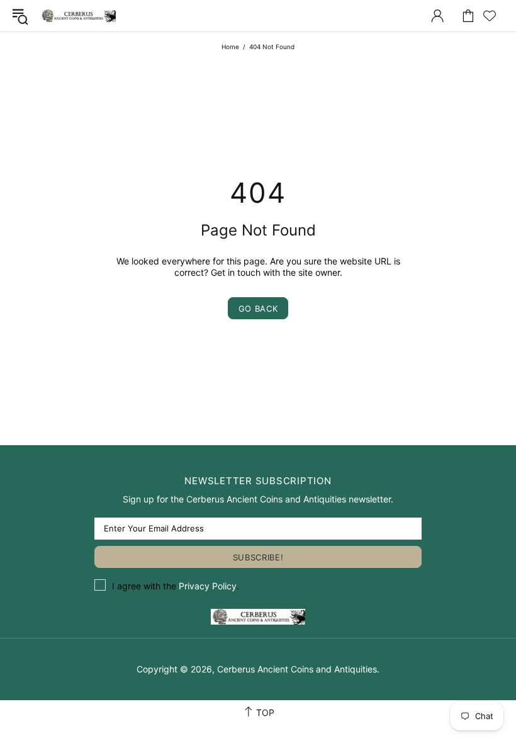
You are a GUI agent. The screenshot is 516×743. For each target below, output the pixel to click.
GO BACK (258, 308)
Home (230, 46)
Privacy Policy (208, 586)
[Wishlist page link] (489, 15)
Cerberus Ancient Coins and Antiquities (78, 15)
